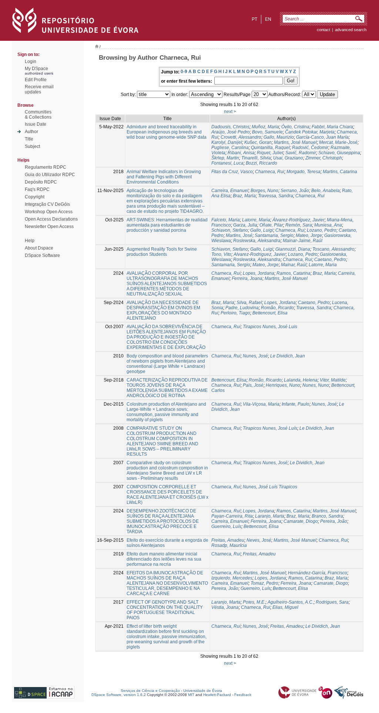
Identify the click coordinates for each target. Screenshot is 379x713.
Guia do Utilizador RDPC (50, 174)
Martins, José (239, 235)
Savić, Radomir (300, 152)
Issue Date (35, 124)
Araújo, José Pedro (230, 132)
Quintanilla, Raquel (270, 147)
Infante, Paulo (295, 404)
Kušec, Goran (258, 142)
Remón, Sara (298, 225)
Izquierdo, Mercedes (231, 578)
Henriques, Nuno (283, 385)
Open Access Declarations (51, 219)
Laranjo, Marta (269, 516)
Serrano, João (295, 190)
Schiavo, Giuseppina (339, 152)
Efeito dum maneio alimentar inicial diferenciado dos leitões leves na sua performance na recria (164, 559)
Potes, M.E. (254, 602)
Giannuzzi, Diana (292, 249)
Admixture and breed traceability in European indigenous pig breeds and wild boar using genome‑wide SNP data (167, 132)
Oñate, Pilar (271, 225)
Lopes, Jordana (258, 273)
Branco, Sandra (327, 516)
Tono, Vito (221, 254)
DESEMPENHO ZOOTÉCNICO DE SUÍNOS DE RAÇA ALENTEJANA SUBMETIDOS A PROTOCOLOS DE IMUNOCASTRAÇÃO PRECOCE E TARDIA (163, 521)
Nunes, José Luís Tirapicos (270, 486)
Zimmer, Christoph (323, 158)
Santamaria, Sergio (274, 235)
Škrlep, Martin (225, 158)
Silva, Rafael (249, 302)
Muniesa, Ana (328, 225)
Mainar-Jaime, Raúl (302, 240)
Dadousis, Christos (230, 126)
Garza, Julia (245, 225)
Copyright (34, 196)
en (268, 19)
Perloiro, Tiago (235, 313)
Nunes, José (255, 356)
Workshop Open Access (49, 211)
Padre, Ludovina (242, 307)
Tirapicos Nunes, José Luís (270, 428)
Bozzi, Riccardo (261, 163)
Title (29, 139)
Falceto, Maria (225, 219)
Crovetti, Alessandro (241, 137)
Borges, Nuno (264, 190)
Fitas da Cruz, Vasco (232, 171)
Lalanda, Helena (301, 380)
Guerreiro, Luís (226, 526)
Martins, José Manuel (295, 142)
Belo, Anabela (325, 190)
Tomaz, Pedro (264, 583)
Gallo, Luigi (261, 230)
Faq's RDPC (37, 189)
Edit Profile (36, 79)
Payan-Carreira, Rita (232, 516)
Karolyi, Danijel (226, 142)
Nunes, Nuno (315, 385)
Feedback (242, 695)
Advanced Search (350, 29)
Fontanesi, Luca (227, 163)
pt (254, 19)
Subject (32, 146)
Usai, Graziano (288, 158)
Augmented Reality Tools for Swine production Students (162, 252)
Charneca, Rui (269, 171)
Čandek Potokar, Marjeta (310, 132)
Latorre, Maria (256, 219)
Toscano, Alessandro (333, 249)
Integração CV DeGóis (47, 204)
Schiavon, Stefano (229, 230)
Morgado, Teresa (303, 171)
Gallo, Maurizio (279, 137)
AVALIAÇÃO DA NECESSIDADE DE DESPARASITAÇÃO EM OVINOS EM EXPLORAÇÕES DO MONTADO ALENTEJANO (163, 310)
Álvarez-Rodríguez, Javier (298, 219)
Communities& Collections (38, 114)
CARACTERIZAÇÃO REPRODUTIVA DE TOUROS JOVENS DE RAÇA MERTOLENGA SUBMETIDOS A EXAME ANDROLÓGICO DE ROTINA (167, 387)
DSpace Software (42, 255)
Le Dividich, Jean (287, 356)
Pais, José (253, 385)
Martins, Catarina (340, 171)
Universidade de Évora (202, 691)
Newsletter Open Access (49, 226)
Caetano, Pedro (330, 259)
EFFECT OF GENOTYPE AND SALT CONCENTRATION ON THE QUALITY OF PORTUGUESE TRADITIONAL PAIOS (165, 610)
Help (29, 240)
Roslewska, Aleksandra (257, 240)
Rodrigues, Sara (332, 602)
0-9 (184, 71)
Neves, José (258, 540)
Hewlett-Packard (217, 695)
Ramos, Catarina (293, 273)
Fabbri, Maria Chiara (332, 126)
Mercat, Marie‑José (338, 142)
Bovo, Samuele (267, 132)
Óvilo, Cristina (295, 126)
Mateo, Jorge (309, 235)
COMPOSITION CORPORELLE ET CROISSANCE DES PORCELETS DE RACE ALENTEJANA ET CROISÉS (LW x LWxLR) (167, 494)
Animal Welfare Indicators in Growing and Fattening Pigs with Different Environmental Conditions (164, 177)
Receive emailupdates (39, 89)
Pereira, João (333, 521)
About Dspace (39, 248)
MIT (191, 695)
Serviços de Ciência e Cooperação (150, 691)
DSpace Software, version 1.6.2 (118, 695)
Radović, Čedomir (310, 147)
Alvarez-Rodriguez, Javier (260, 254)
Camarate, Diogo (301, 521)
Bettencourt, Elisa (270, 313)
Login (30, 61)
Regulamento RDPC (45, 167)
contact (323, 29)
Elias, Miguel (285, 607)
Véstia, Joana (225, 607)
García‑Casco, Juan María (322, 137)
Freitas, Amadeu (227, 540)
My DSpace (36, 68)
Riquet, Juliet (270, 152)
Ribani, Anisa (241, 152)
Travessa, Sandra (275, 195)
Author (31, 131)
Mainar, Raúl (293, 264)
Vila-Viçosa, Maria (261, 404)
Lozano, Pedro (321, 230)
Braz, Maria (244, 195)
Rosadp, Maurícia (229, 545)
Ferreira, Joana (247, 278)
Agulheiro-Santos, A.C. (290, 602)
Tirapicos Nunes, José (265, 462)
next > (230, 111)
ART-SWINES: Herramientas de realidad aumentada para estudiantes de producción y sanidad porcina (167, 225)
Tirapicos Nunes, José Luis (270, 326)
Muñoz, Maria (265, 126)
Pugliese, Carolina (230, 147)
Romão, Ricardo (277, 307)
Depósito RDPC (41, 182)
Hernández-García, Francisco (317, 572)
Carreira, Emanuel (229, 190)
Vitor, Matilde (333, 380)
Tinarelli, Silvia (256, 158)
